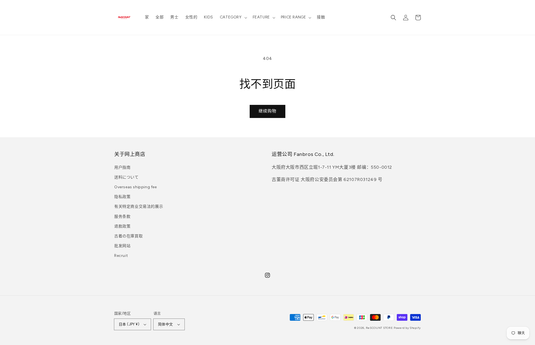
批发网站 (122, 245)
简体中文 (165, 324)
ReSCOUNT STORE (379, 328)
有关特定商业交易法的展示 (138, 206)
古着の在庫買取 (128, 236)
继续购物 (267, 111)
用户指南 (122, 167)
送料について (126, 177)
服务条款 (122, 216)
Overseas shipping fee (135, 187)
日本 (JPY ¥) (129, 324)
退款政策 (122, 226)
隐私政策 (122, 196)
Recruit (121, 255)
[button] (233, 17)
